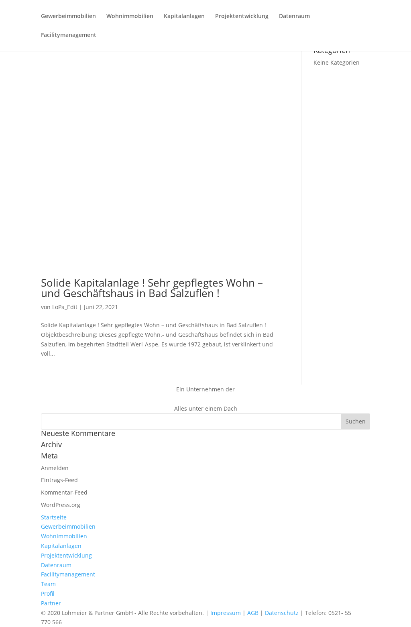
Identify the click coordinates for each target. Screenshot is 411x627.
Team (48, 584)
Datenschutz (282, 613)
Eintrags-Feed (59, 480)
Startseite (54, 517)
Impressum (225, 613)
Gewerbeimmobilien (68, 16)
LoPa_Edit (64, 307)
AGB (252, 613)
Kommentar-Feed (64, 492)
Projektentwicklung (242, 16)
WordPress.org (60, 505)
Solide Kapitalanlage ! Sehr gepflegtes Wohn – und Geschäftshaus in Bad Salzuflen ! (152, 287)
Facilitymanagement (68, 35)
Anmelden (55, 468)
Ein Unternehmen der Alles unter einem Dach (205, 398)
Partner (51, 603)
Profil (48, 593)
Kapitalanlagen (184, 16)
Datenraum (294, 16)
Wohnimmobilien (129, 16)
